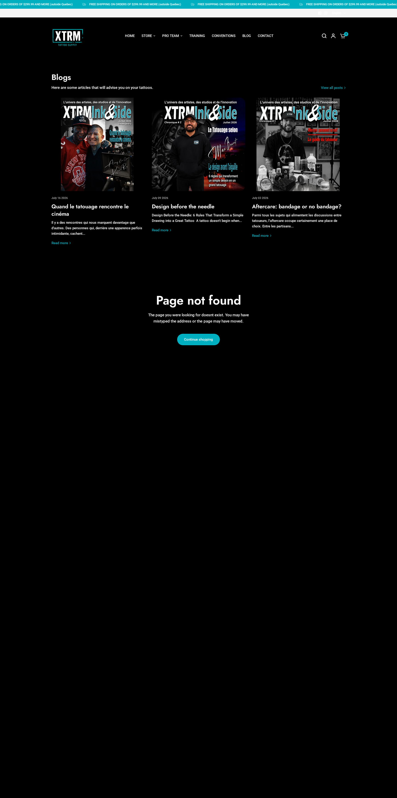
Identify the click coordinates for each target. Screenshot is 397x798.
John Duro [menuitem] (169, 108)
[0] (342, 35)
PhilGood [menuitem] (168, 125)
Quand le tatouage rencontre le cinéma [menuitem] (234, 58)
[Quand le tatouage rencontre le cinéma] (98, 144)
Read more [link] (59, 243)
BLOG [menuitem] (246, 36)
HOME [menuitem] (130, 36)
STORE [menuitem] (147, 36)
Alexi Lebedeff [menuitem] (172, 91)
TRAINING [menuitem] (197, 36)
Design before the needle (183, 206)
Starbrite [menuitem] (211, 91)
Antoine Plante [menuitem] (172, 100)
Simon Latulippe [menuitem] (173, 83)
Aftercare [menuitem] (211, 75)
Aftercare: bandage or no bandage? (297, 206)
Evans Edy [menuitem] (168, 142)
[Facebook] (320, 13)
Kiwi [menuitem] (164, 133)
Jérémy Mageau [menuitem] (173, 58)
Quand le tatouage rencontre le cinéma (90, 210)
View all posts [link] (332, 88)
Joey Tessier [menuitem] (170, 75)
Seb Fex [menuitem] (167, 66)
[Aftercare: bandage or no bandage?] (299, 144)
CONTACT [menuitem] (265, 36)
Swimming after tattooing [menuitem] (224, 83)
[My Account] (333, 35)
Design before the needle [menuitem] (223, 66)
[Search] (324, 35)
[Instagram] (326, 13)
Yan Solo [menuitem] (167, 150)
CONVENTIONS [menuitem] (223, 36)
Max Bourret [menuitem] (170, 116)
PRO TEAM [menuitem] (170, 36)
